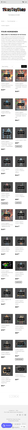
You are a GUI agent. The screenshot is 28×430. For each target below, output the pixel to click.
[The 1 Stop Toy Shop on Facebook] (20, 415)
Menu (4, 2)
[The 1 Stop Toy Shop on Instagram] (22, 415)
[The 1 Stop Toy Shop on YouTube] (25, 415)
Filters (24, 66)
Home (2, 21)
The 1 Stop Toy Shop (15, 419)
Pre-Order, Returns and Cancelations (13, 412)
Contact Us (11, 410)
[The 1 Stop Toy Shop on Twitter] (17, 415)
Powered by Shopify (13, 420)
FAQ (17, 410)
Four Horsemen (11, 21)
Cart (25, 2)
